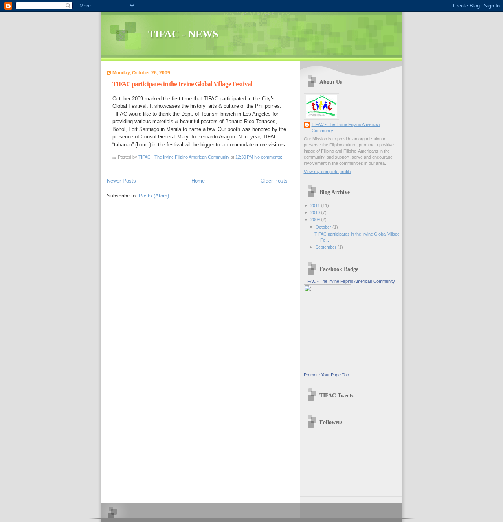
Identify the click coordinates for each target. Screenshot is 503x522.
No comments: (268, 157)
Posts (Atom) (154, 196)
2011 (315, 205)
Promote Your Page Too (326, 375)
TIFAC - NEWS (183, 34)
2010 (315, 212)
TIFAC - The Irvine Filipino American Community (346, 127)
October (324, 227)
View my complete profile (327, 171)
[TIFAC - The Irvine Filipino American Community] (327, 368)
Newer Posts (121, 181)
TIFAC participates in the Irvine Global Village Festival (182, 84)
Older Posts (274, 181)
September (327, 247)
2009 (315, 219)
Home (198, 181)
